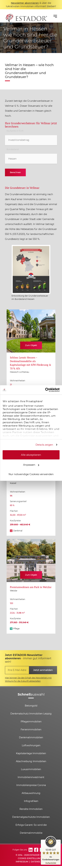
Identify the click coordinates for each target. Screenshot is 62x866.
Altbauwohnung (31, 793)
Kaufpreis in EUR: (15, 131)
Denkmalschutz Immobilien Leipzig (31, 713)
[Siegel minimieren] (59, 841)
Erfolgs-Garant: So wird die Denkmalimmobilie (31, 828)
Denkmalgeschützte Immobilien (31, 816)
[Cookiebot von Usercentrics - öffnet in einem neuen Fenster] (45, 390)
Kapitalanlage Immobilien (31, 753)
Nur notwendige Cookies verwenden (31, 474)
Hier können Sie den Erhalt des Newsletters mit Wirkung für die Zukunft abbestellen (28, 679)
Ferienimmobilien (31, 729)
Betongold (31, 705)
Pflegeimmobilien (31, 721)
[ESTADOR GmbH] (26, 16)
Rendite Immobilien (31, 809)
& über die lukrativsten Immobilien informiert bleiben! (31, 4)
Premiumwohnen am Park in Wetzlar (31, 587)
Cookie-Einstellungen (31, 858)
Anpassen (29, 464)
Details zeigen (44, 444)
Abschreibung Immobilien (31, 761)
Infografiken (31, 801)
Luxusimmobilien (31, 769)
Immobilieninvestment (31, 777)
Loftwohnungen (31, 745)
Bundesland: (13, 149)
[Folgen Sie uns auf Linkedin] (31, 850)
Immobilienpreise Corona (31, 785)
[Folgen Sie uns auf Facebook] (36, 850)
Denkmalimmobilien (31, 737)
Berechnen (15, 172)
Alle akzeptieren (31, 454)
